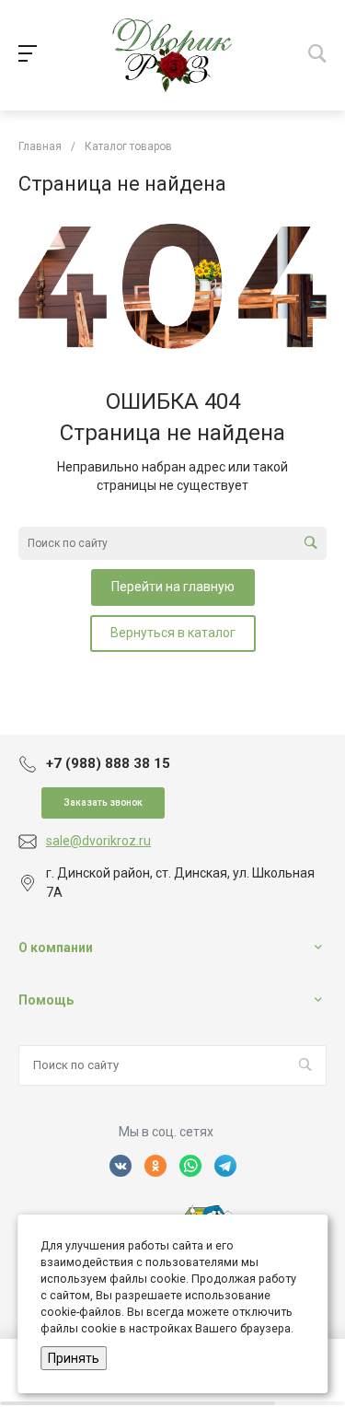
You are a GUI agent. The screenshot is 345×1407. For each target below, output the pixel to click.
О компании (55, 947)
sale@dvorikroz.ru (98, 840)
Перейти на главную (173, 586)
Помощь (46, 1000)
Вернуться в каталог (173, 632)
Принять (73, 1358)
